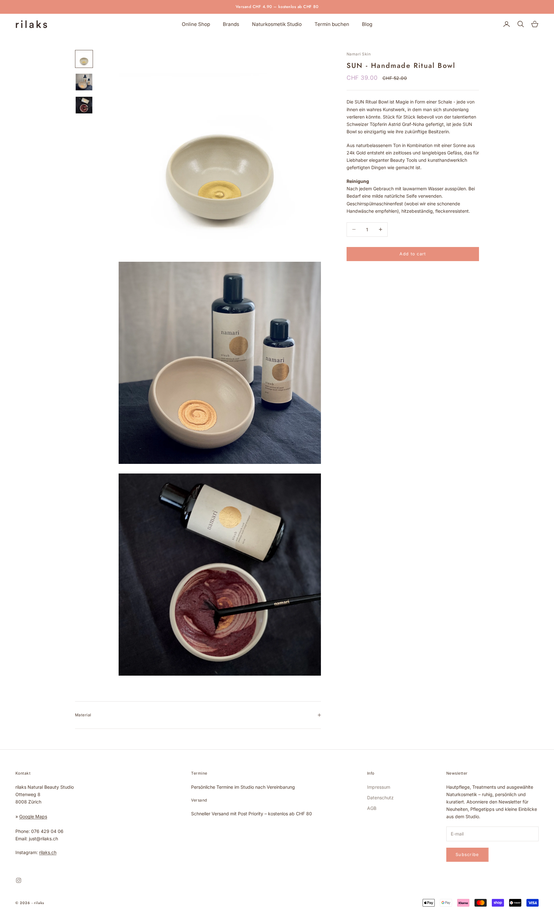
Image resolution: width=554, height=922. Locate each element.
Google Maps (33, 816)
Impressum (378, 787)
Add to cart (412, 253)
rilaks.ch (47, 852)
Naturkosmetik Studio (277, 24)
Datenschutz (380, 797)
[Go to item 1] (84, 59)
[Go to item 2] (84, 82)
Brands (231, 24)
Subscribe (483, 894)
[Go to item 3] (84, 105)
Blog (367, 24)
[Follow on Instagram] (18, 880)
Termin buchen (332, 24)
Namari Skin (359, 54)
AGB (371, 808)
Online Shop (196, 24)
